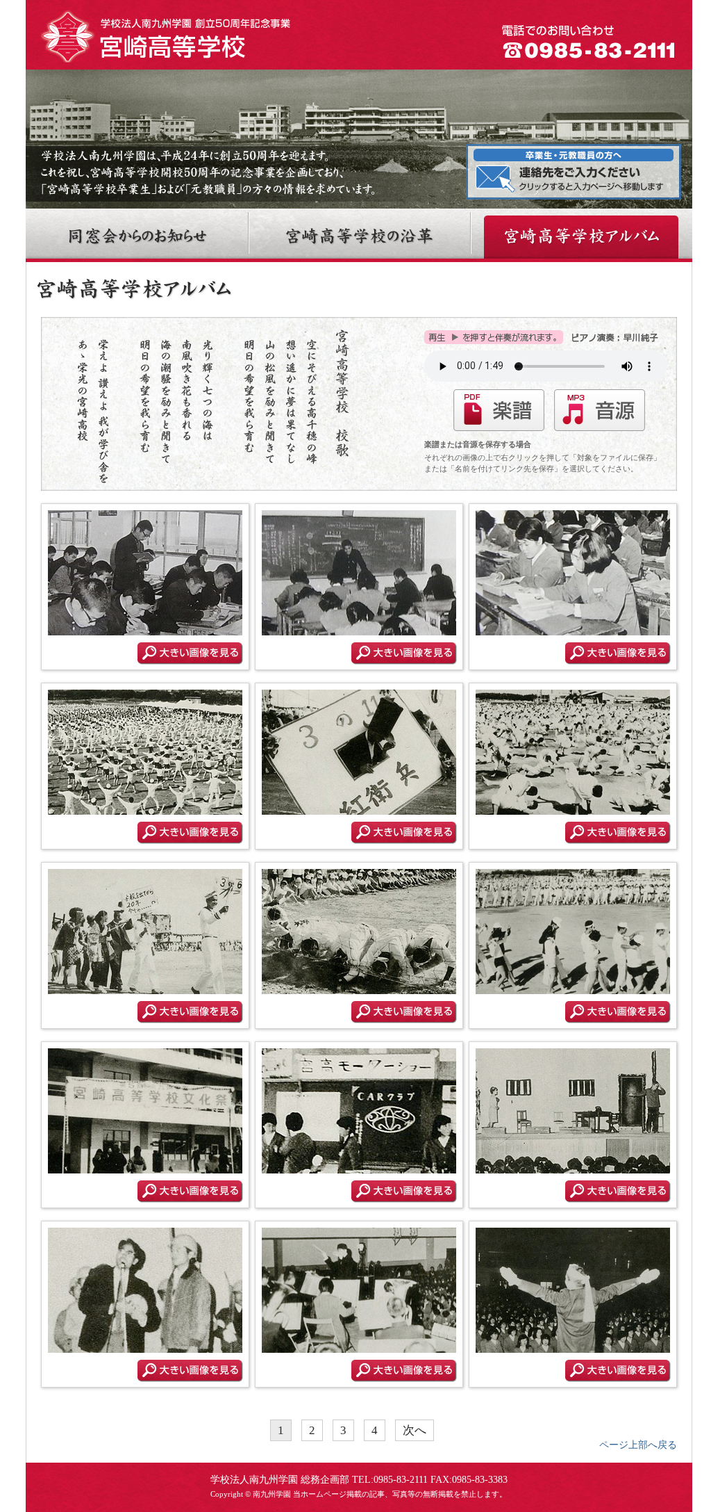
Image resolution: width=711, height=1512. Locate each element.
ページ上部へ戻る (638, 1444)
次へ (414, 1430)
